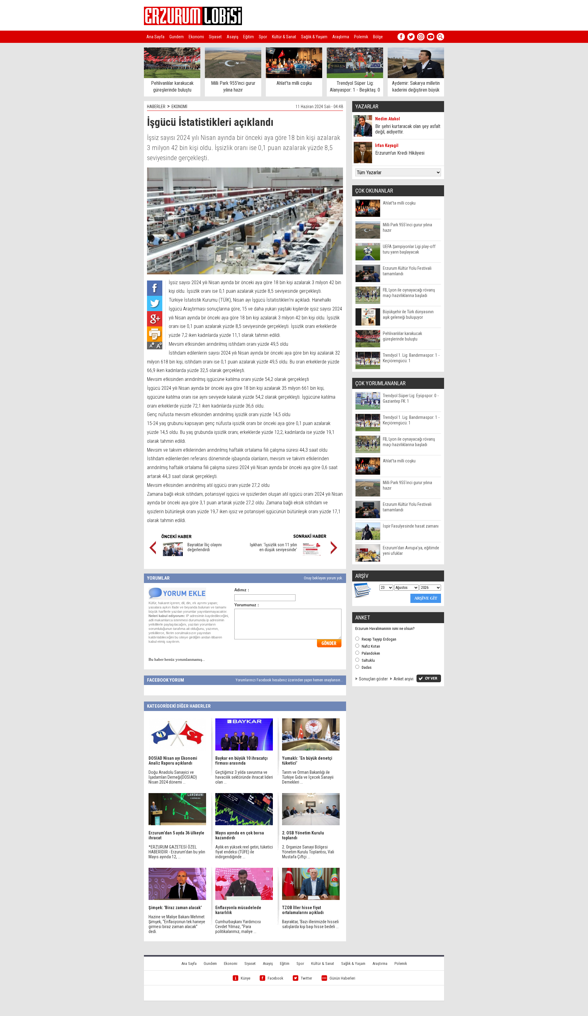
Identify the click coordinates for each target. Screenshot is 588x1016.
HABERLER (156, 106)
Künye (245, 978)
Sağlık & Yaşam (314, 36)
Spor (263, 36)
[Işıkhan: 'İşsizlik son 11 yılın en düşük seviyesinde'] (312, 554)
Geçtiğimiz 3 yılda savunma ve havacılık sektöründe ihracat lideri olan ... (244, 777)
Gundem (176, 36)
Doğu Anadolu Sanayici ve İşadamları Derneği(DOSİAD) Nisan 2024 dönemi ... (173, 777)
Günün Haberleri (342, 978)
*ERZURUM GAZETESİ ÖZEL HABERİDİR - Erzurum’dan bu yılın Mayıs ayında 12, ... (177, 852)
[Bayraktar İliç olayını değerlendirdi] (173, 554)
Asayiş (232, 36)
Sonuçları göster (373, 678)
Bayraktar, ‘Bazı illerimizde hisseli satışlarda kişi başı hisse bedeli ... (310, 924)
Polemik (361, 36)
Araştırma (340, 36)
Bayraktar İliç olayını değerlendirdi (204, 547)
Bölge (378, 36)
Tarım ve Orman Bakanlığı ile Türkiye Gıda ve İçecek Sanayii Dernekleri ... (308, 777)
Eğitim (248, 36)
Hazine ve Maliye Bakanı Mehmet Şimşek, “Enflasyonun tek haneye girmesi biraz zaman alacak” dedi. (177, 924)
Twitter (306, 978)
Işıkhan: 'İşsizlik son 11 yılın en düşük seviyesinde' (273, 547)
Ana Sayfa (155, 36)
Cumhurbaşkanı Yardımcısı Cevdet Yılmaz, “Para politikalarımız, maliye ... (238, 926)
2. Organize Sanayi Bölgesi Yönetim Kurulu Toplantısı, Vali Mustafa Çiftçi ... (308, 852)
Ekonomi (196, 36)
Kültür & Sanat (284, 36)
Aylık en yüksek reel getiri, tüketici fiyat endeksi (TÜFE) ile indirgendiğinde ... (244, 852)
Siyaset (215, 36)
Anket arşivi (403, 678)
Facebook (275, 978)
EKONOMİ (179, 106)
